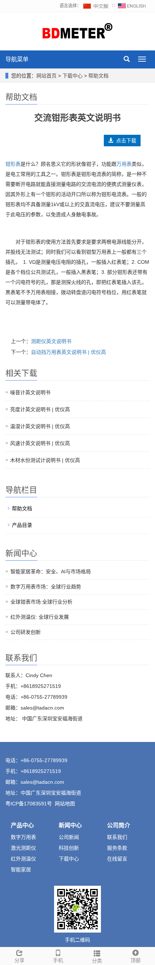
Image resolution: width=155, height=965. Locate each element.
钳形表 (13, 164)
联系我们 (117, 837)
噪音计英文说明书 (30, 392)
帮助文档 (97, 76)
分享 (19, 960)
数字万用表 (23, 837)
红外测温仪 (23, 859)
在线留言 (117, 859)
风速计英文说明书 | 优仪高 (40, 443)
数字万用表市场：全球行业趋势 (45, 587)
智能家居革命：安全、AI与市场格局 (50, 571)
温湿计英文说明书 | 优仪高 (40, 426)
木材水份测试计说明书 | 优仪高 (45, 460)
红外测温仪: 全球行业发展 (39, 617)
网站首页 (46, 76)
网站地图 (65, 803)
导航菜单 (16, 59)
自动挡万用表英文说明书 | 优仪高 (68, 352)
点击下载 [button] (124, 140)
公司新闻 (69, 837)
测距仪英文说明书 (51, 341)
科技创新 (69, 848)
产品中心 (22, 825)
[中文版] (96, 5)
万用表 (124, 164)
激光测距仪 (23, 848)
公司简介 (118, 825)
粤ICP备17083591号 (28, 803)
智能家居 (21, 869)
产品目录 (22, 525)
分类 (97, 961)
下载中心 (73, 76)
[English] (132, 5)
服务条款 (117, 848)
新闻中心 (70, 825)
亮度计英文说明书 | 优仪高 (40, 409)
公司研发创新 (25, 632)
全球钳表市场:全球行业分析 (41, 602)
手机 (58, 960)
